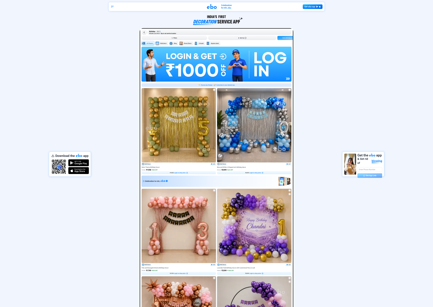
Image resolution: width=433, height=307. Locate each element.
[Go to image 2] (178, 261)
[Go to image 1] (253, 261)
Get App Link (371, 175)
